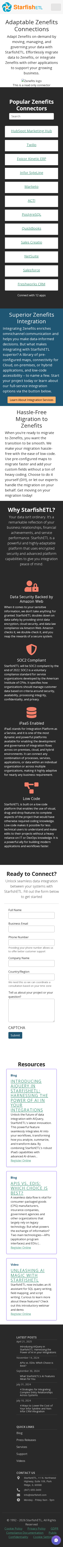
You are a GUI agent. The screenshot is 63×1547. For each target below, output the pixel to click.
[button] (56, 1540)
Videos (20, 1461)
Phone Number (18, 937)
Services (21, 1447)
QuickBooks (31, 228)
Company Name (18, 958)
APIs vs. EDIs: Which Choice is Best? (36, 1364)
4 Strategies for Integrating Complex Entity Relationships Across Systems (36, 1392)
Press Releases (26, 1440)
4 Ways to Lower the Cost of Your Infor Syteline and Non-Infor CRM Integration (36, 1408)
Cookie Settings (43, 1537)
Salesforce (31, 270)
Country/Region (18, 972)
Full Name (15, 910)
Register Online (21, 1160)
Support (21, 1454)
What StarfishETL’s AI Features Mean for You (37, 1377)
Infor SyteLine (31, 172)
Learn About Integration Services (31, 400)
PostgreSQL (31, 214)
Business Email (18, 923)
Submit (15, 1035)
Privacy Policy (36, 1528)
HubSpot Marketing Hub (31, 130)
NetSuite (31, 256)
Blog (19, 1433)
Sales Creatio (31, 242)
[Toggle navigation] (56, 7)
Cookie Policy (13, 1528)
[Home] (22, 7)
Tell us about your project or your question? (30, 995)
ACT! (31, 200)
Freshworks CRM (31, 284)
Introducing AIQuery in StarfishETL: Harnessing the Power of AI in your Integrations (38, 1349)
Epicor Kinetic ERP (31, 158)
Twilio (31, 144)
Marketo (31, 186)
